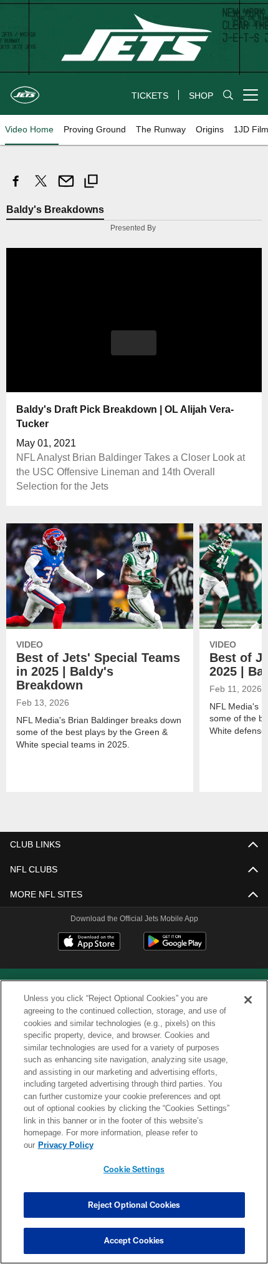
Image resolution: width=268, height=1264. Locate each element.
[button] (134, 342)
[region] (134, 1128)
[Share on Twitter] (41, 187)
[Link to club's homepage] (25, 90)
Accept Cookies (134, 1240)
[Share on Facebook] (16, 187)
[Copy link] (91, 182)
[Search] (228, 95)
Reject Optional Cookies (134, 1205)
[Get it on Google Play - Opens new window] (175, 947)
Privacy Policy (161, 1145)
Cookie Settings (134, 1169)
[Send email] (66, 187)
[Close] (248, 1012)
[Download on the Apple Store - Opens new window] (89, 942)
